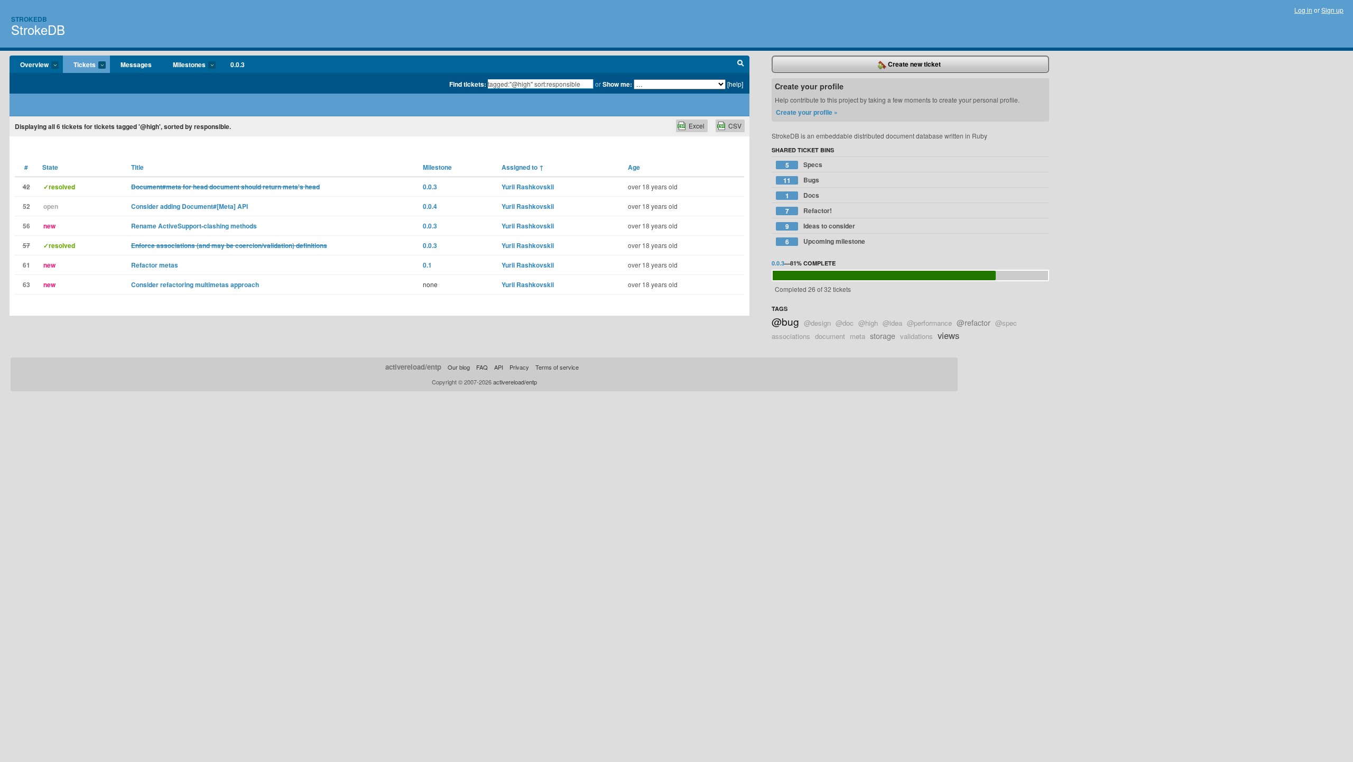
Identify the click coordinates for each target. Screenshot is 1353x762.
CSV (735, 125)
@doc (845, 323)
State (50, 167)
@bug (785, 321)
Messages (136, 64)
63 (26, 284)
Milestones (184, 65)
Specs (804, 165)
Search (740, 65)
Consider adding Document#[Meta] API (189, 206)
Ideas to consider (820, 226)
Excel (697, 125)
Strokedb (29, 19)
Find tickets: (467, 84)
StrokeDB (38, 29)
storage (882, 335)
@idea (892, 323)
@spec (1006, 323)
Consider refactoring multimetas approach (195, 284)
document (830, 336)
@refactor (973, 322)
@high (868, 323)
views (948, 335)
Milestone (437, 167)
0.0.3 (237, 64)
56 (26, 226)
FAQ (482, 367)
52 (26, 206)
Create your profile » (807, 112)
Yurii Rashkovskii (528, 186)
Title (137, 167)
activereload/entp (413, 367)
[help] (735, 83)
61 (26, 265)
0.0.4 (430, 206)
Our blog (459, 367)
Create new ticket (913, 64)
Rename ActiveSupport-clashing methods (194, 226)
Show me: (617, 84)
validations (916, 336)
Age (634, 167)
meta (857, 336)
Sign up (1332, 9)
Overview (29, 65)
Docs (802, 195)
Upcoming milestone (825, 241)
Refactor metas (154, 265)
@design (817, 323)
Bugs (801, 180)
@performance (929, 323)
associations (791, 336)
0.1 (427, 265)
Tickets (79, 65)
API (498, 367)
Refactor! (808, 211)
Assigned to (523, 167)
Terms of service (557, 367)
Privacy (519, 367)
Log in (1303, 9)
